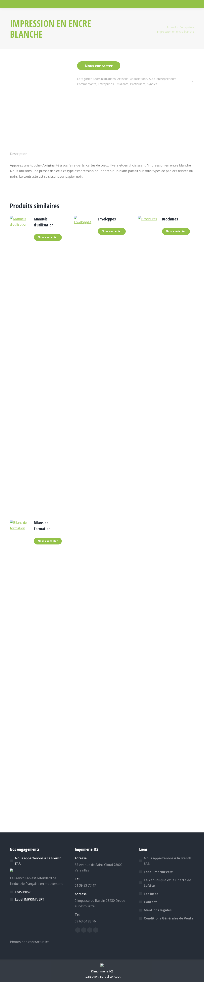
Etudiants (122, 84)
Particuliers (137, 84)
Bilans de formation (42, 525)
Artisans (122, 79)
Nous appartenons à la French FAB (167, 861)
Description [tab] (18, 154)
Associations (138, 79)
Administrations (105, 79)
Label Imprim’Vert (158, 872)
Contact (150, 902)
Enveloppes (107, 219)
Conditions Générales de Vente (168, 918)
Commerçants (86, 84)
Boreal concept (110, 976)
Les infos (151, 894)
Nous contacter (99, 65)
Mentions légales (158, 910)
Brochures (170, 219)
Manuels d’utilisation (43, 222)
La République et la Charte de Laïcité (167, 883)
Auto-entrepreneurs (163, 79)
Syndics (152, 84)
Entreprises (106, 84)
